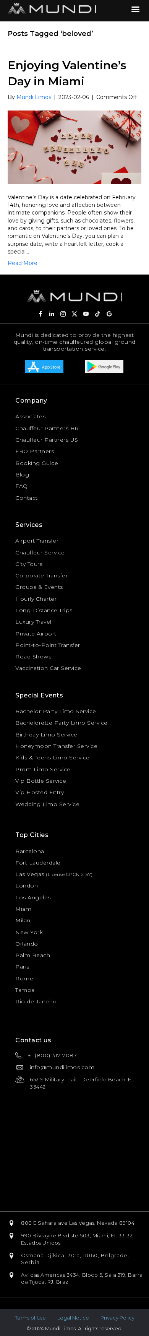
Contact (26, 497)
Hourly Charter (36, 598)
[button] (40, 314)
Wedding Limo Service (47, 804)
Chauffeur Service (40, 552)
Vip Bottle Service (40, 780)
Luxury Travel (33, 621)
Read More (22, 263)
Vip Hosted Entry (39, 792)
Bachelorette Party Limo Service (61, 722)
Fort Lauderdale (38, 862)
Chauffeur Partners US (46, 439)
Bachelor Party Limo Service (55, 711)
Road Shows (33, 656)
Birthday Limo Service (46, 734)
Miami (24, 908)
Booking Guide (36, 463)
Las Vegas (29, 874)
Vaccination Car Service (48, 668)
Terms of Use (30, 1318)
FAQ (21, 486)
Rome (24, 978)
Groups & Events (39, 586)
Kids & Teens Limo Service (52, 757)
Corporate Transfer (41, 575)
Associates (30, 416)
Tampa (25, 990)
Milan (23, 920)
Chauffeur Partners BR (47, 428)
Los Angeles (33, 897)
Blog (22, 474)
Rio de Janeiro (36, 1001)
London (26, 885)
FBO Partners (34, 451)
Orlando (26, 943)
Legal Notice (73, 1318)
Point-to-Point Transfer (47, 645)
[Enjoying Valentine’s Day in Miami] (74, 146)
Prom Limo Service (43, 769)
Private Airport (36, 633)
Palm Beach (32, 955)
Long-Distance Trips (44, 610)
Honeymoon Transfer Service (56, 746)
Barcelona (29, 851)
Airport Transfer (36, 540)
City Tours (28, 564)
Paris (22, 966)
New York (29, 932)
